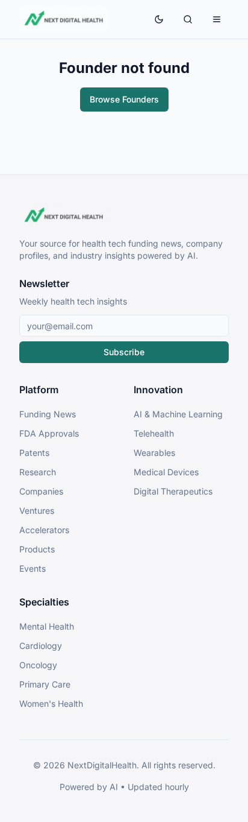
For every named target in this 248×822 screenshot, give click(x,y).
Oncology (38, 665)
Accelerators (44, 530)
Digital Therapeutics (173, 491)
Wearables (154, 452)
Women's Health (51, 703)
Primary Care (44, 684)
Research (37, 472)
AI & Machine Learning (178, 414)
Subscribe (124, 352)
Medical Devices (166, 472)
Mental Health (46, 626)
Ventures (36, 510)
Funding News (47, 414)
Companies (41, 491)
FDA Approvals (49, 433)
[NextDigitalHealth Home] (124, 216)
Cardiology (40, 645)
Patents (34, 452)
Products (37, 549)
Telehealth (154, 433)
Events (32, 568)
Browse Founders (124, 99)
